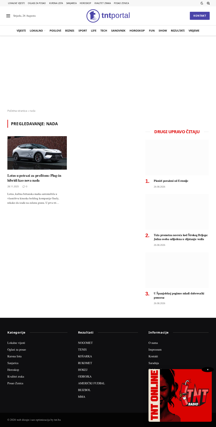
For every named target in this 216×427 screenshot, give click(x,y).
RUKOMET (85, 363)
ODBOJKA (85, 376)
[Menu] (8, 16)
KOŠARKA (85, 356)
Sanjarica (71, 3)
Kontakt (199, 15)
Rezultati (178, 30)
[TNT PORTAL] (108, 15)
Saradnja (153, 363)
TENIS (82, 349)
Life (93, 30)
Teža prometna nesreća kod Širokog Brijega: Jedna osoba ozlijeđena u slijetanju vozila (181, 237)
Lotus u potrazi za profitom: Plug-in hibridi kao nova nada (34, 178)
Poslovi (55, 30)
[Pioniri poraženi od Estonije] (177, 157)
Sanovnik (118, 30)
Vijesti (21, 30)
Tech (103, 30)
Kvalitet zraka (102, 3)
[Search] (208, 3)
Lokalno (36, 30)
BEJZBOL (84, 390)
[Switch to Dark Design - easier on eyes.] (202, 3)
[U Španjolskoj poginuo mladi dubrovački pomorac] (177, 270)
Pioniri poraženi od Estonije (171, 181)
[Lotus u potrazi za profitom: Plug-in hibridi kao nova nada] (37, 153)
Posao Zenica (121, 3)
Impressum (155, 349)
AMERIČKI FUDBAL (91, 383)
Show (163, 30)
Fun (152, 30)
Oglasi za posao (37, 3)
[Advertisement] (108, 72)
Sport (82, 30)
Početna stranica (17, 111)
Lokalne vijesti (16, 3)
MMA (81, 397)
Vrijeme (194, 30)
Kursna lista (56, 3)
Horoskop (85, 3)
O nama (153, 343)
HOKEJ (82, 370)
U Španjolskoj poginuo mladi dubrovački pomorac (179, 295)
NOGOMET (85, 343)
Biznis (69, 30)
